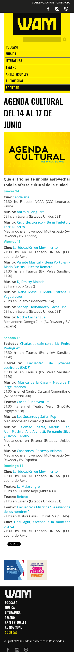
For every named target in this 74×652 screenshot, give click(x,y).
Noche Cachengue (31, 317)
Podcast (12, 47)
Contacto (63, 2)
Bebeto (22, 496)
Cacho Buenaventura (33, 402)
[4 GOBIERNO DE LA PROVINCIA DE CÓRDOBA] (14, 570)
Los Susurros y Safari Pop (36, 416)
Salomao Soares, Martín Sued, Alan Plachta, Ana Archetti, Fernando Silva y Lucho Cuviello (37, 431)
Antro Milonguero (31, 212)
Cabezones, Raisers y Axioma (39, 451)
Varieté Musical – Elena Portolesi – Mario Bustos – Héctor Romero (37, 264)
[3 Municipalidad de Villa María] (37, 570)
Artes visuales (17, 74)
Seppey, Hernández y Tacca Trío (41, 307)
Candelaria (20, 197)
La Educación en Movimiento (35, 247)
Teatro (11, 67)
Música (11, 53)
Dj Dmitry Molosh (30, 281)
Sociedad (12, 87)
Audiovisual (14, 80)
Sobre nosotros (43, 2)
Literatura (14, 60)
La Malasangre (28, 486)
